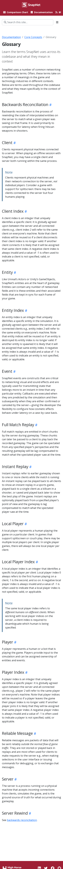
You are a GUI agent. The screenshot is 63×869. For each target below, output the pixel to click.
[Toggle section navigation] (57, 22)
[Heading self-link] (50, 104)
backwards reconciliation (22, 820)
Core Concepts (33, 37)
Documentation (11, 37)
